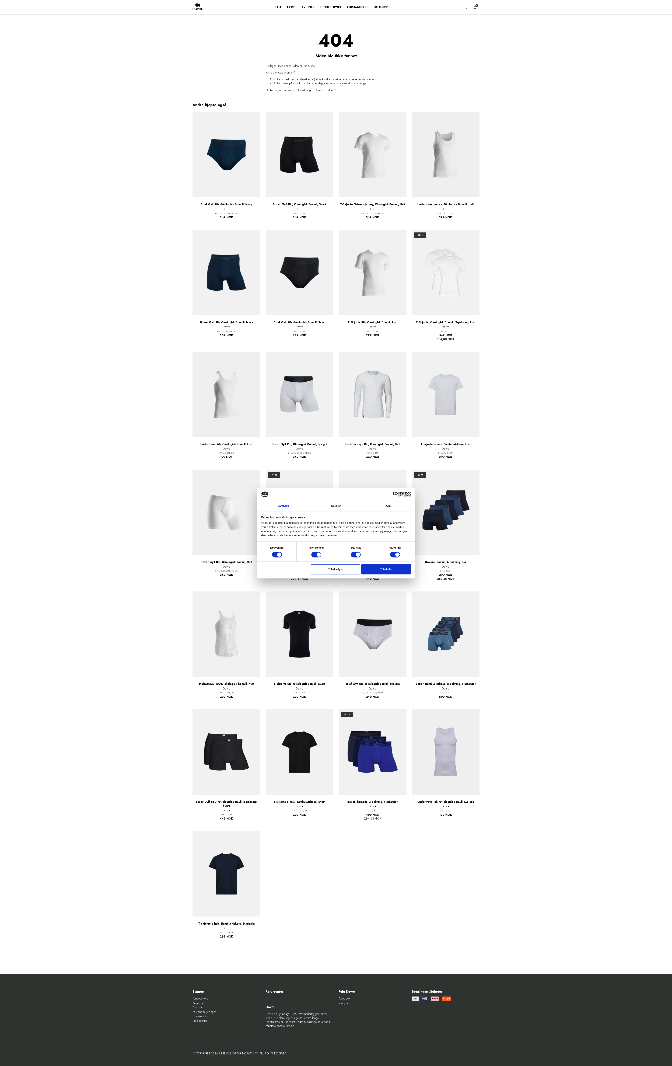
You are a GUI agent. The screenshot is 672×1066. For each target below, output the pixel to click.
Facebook (344, 999)
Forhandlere (357, 7)
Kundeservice (331, 7)
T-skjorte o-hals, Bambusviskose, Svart (299, 802)
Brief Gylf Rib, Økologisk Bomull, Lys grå (372, 684)
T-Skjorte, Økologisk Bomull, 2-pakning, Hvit (445, 322)
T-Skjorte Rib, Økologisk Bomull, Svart (299, 684)
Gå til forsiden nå (326, 90)
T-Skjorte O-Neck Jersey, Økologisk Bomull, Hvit (372, 204)
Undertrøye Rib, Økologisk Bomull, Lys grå (445, 802)
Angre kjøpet (200, 1003)
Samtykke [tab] (284, 505)
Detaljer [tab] (336, 505)
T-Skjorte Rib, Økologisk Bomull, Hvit (372, 322)
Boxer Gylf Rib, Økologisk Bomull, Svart (299, 204)
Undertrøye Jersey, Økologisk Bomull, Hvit (445, 204)
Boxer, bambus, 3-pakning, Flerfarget (372, 802)
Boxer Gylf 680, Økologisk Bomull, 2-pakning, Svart (226, 804)
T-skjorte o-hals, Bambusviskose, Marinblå (226, 924)
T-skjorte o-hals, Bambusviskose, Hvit (446, 444)
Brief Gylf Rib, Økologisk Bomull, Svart (299, 322)
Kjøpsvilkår (198, 1007)
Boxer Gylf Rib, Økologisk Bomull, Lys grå (299, 444)
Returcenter (274, 992)
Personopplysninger (204, 1012)
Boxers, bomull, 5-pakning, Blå (445, 562)
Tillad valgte (335, 569)
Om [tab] (388, 505)
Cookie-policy (200, 1016)
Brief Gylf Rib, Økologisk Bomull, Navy (226, 204)
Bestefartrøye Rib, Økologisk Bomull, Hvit (372, 444)
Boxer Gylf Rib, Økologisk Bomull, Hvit (226, 562)
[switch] (316, 555)
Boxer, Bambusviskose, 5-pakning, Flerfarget (446, 684)
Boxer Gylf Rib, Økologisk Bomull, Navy (226, 322)
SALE (278, 7)
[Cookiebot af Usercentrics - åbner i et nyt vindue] (395, 494)
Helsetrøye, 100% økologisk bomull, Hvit (226, 684)
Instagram (344, 1003)
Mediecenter (199, 1021)
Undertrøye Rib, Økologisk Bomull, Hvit (226, 444)
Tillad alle (386, 569)
